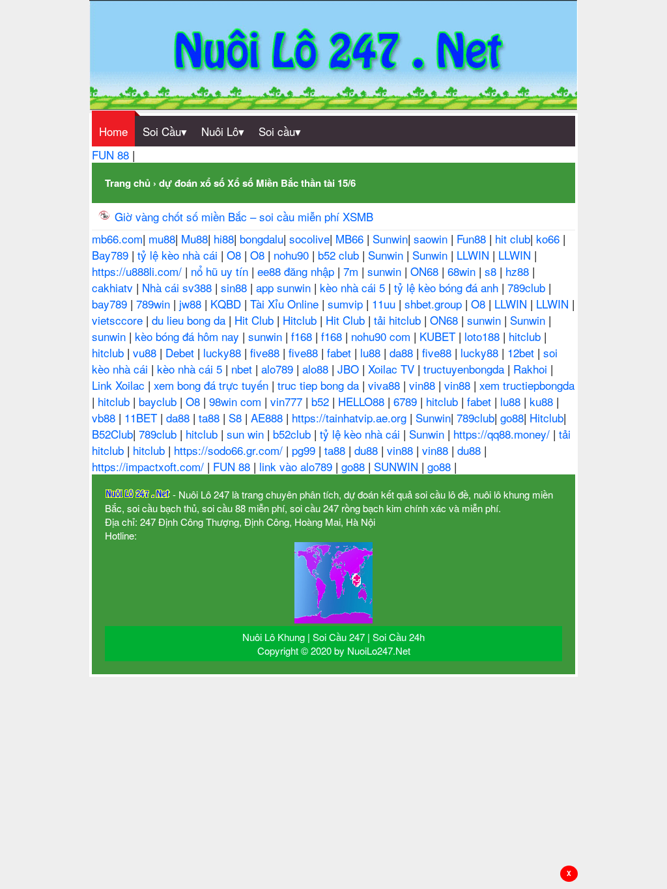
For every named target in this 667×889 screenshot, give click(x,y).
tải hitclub (399, 320)
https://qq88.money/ (503, 434)
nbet (243, 369)
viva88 (385, 385)
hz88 (518, 271)
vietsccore (119, 320)
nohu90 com (382, 336)
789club (527, 287)
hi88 (224, 238)
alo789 (278, 369)
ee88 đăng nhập (297, 271)
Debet (181, 352)
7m (352, 271)
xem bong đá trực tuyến (213, 385)
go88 (512, 417)
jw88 (192, 303)
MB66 (351, 238)
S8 (237, 417)
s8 (492, 271)
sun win (247, 434)
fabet (340, 352)
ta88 (211, 417)
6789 (406, 401)
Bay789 (112, 255)
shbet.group (434, 303)
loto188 (483, 336)
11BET (142, 417)
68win (463, 271)
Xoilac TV (393, 369)
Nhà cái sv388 (178, 287)
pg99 (305, 450)
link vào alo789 (297, 466)
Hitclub (301, 320)
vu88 (146, 352)
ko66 (549, 238)
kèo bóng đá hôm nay (188, 336)
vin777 (287, 401)
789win (154, 303)
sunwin (385, 271)
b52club (293, 434)
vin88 (423, 385)
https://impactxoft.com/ (149, 466)
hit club (512, 238)
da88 (403, 352)
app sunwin (285, 287)
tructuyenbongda (465, 369)
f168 (303, 336)
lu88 (372, 352)
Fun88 (473, 238)
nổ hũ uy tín (221, 271)
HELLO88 (363, 401)
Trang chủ (127, 183)
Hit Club (255, 320)
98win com (236, 401)
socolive (309, 238)
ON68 (426, 271)
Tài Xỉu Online (286, 303)
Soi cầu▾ (280, 131)
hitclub (526, 336)
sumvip (347, 303)
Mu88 (194, 238)
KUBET (439, 336)
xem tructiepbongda (527, 385)
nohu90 (293, 255)
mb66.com (117, 238)
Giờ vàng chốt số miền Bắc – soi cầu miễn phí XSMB (244, 216)
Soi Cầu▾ (165, 131)
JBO (349, 369)
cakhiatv (114, 287)
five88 (266, 352)
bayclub (159, 401)
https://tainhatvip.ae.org (351, 417)
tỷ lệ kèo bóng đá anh (448, 287)
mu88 (162, 238)
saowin (432, 238)
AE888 (268, 417)
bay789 (111, 303)
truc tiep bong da (319, 385)
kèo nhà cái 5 (354, 287)
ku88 (543, 401)
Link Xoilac (120, 385)
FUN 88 (112, 154)
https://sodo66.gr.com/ (230, 450)
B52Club (112, 434)
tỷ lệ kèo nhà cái (179, 255)
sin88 (235, 287)
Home (113, 131)
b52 (321, 401)
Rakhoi (531, 369)
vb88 (105, 417)
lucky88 (223, 352)
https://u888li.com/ (138, 271)
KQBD (227, 303)
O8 (235, 255)
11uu (385, 303)
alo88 (317, 369)
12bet (522, 352)
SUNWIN (397, 466)
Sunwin (390, 238)
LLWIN (474, 255)
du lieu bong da (190, 320)
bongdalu (261, 238)
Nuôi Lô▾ (222, 131)
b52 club (340, 255)
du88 (367, 450)
